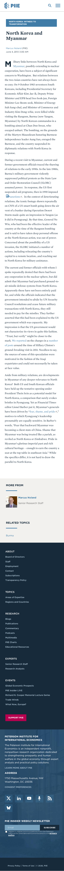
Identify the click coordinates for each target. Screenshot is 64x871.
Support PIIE (15, 717)
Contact (9, 571)
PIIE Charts (11, 642)
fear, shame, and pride (42, 411)
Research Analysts (14, 668)
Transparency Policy (15, 580)
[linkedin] (19, 798)
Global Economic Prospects (19, 685)
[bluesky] (9, 808)
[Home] (12, 5)
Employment (11, 566)
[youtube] (29, 798)
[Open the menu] (58, 5)
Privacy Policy (14, 866)
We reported (19, 340)
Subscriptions (12, 575)
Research (12, 613)
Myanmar (19, 66)
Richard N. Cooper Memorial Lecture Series (27, 695)
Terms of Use (28, 866)
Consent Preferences (18, 787)
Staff (7, 561)
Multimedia (11, 637)
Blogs (8, 619)
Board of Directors (15, 557)
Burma (10, 535)
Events (10, 680)
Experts (11, 658)
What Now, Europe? (15, 704)
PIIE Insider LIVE (13, 690)
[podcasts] (39, 798)
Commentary (12, 628)
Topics (9, 592)
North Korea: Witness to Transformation (22, 22)
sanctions (15, 196)
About (9, 551)
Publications (11, 623)
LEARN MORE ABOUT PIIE (18, 768)
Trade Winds (12, 700)
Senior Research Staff (16, 664)
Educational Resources (17, 647)
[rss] (50, 798)
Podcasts (10, 633)
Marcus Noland (14, 48)
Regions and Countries (17, 602)
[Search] (49, 5)
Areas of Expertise (14, 597)
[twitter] (9, 798)
